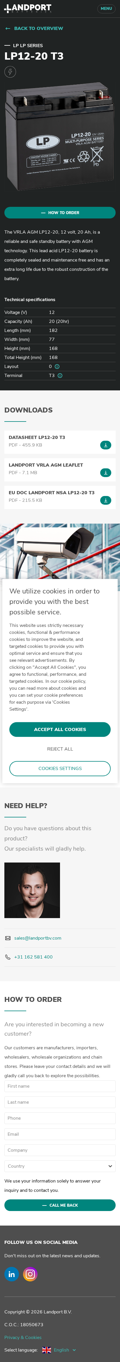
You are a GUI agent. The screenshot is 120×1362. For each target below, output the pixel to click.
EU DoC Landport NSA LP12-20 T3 (52, 493)
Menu (106, 8)
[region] (60, 681)
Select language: (21, 1350)
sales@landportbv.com (37, 938)
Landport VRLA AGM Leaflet (46, 465)
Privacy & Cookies (23, 1337)
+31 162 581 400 (33, 957)
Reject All (60, 749)
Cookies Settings (60, 768)
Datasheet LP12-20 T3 (37, 437)
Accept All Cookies (60, 729)
